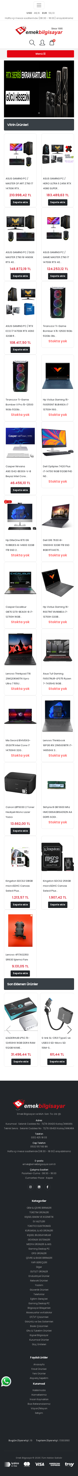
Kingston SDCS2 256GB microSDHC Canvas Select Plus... (57, 886)
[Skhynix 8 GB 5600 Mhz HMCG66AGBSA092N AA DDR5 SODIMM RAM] (57, 783)
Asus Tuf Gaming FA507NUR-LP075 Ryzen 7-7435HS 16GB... (57, 678)
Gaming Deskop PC (39, 1248)
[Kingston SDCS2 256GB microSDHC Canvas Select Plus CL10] (57, 857)
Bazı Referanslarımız (39, 1403)
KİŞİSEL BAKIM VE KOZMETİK (39, 1216)
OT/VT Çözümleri (39, 1317)
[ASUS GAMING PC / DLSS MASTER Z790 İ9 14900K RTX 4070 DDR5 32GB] (20, 228)
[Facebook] (47, 1187)
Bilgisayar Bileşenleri (39, 1308)
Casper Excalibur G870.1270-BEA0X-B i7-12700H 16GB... (19, 612)
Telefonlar (39, 1294)
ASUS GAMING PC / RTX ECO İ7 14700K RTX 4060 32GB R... (20, 331)
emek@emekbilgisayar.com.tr (39, 1164)
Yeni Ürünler (39, 1373)
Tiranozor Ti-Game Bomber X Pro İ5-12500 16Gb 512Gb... (19, 404)
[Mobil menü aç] (32, 43)
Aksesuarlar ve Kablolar (39, 1312)
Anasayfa (39, 1364)
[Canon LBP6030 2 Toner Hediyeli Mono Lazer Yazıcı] (20, 783)
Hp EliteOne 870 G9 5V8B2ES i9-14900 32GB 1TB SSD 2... (20, 545)
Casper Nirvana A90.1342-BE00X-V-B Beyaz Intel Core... (18, 471)
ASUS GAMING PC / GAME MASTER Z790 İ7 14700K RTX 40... (56, 257)
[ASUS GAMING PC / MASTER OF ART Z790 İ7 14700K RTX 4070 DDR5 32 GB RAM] (20, 154)
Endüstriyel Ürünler (39, 1276)
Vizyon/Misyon (39, 1408)
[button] (33, 113)
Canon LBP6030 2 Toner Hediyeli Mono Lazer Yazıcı (20, 812)
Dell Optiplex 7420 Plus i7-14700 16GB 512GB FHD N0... (57, 471)
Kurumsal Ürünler (39, 1339)
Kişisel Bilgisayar (39, 1335)
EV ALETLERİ (39, 1221)
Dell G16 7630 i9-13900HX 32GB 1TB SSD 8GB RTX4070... (56, 545)
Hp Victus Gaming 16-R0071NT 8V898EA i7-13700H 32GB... (56, 612)
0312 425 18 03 (39, 1137)
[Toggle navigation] (39, 5)
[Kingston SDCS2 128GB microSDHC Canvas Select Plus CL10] (20, 857)
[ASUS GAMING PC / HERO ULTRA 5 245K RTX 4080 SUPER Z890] (57, 154)
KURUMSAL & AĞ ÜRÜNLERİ (39, 1230)
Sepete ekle (20, 202)
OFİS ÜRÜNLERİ (39, 1253)
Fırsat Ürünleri (39, 1369)
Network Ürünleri (39, 1280)
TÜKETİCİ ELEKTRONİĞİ (39, 1226)
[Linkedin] (39, 1187)
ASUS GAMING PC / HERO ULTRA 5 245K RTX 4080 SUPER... (57, 183)
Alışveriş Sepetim (39, 1378)
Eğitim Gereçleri (39, 1298)
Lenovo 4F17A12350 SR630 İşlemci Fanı (17, 957)
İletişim (39, 1413)
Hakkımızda (39, 1390)
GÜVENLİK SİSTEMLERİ (39, 1239)
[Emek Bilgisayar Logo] (39, 31)
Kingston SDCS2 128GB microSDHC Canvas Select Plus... (19, 886)
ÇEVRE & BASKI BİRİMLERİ (39, 1257)
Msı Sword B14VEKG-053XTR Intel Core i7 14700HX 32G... (18, 745)
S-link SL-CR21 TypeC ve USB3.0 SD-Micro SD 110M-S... (56, 1043)
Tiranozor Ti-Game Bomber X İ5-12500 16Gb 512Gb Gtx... (57, 331)
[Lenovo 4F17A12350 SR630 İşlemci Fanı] (20, 931)
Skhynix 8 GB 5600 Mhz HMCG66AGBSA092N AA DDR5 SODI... (57, 812)
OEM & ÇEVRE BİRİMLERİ (39, 1207)
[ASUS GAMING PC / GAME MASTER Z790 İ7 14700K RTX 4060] (57, 228)
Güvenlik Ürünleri (39, 1289)
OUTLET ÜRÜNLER (39, 1271)
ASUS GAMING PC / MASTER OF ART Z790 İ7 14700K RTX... (19, 183)
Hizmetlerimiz (39, 1394)
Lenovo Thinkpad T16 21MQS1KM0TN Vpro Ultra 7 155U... (18, 678)
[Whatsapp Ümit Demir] (6, 1381)
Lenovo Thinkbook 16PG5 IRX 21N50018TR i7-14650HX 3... (57, 745)
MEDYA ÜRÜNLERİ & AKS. (39, 1244)
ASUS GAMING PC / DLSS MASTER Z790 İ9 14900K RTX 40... (20, 257)
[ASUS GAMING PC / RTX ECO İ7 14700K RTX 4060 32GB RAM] (20, 302)
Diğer (39, 1267)
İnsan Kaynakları (39, 1399)
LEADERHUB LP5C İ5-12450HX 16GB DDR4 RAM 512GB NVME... (20, 1043)
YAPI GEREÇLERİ (39, 1262)
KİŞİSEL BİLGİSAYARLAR (39, 1235)
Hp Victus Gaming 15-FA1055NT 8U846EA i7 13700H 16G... (56, 404)
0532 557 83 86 (39, 1146)
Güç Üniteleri (39, 1344)
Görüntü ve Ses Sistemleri (39, 1321)
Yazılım (39, 1285)
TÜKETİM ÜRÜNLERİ (39, 1212)
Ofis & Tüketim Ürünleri (39, 1330)
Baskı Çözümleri (39, 1326)
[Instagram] (30, 1187)
